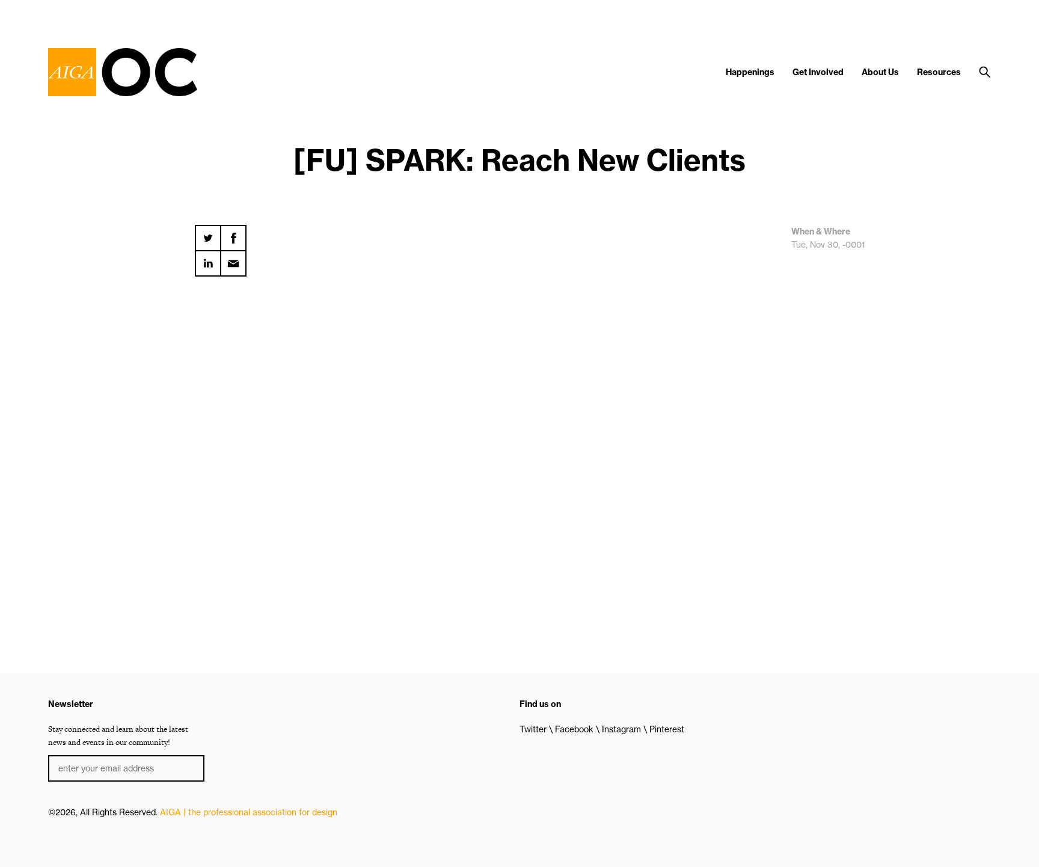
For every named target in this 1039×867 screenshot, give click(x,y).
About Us (880, 72)
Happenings (750, 72)
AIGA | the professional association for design (248, 812)
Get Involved (818, 72)
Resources (939, 72)
